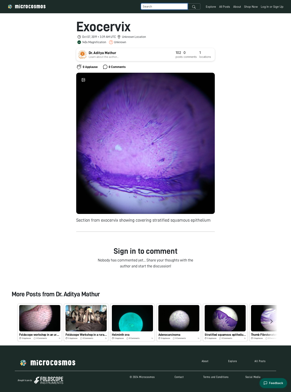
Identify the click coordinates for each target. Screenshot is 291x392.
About (237, 6)
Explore (211, 6)
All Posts (224, 6)
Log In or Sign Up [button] (272, 6)
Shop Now (251, 6)
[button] (40, 322)
